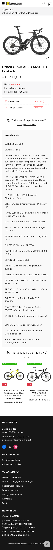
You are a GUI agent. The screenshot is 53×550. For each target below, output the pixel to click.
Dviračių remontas (11, 477)
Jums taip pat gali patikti (27, 352)
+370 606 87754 (21, 436)
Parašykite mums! (26, 124)
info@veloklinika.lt (22, 440)
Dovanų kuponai (10, 490)
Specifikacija (12, 135)
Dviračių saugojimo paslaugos (18, 481)
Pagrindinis (7, 10)
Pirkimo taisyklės (11, 460)
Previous (24, 357)
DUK (4, 503)
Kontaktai (7, 498)
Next (28, 357)
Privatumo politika (11, 464)
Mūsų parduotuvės (12, 494)
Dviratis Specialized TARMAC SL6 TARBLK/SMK (39, 393)
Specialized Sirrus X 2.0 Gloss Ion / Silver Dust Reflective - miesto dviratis (14, 394)
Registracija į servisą (12, 486)
